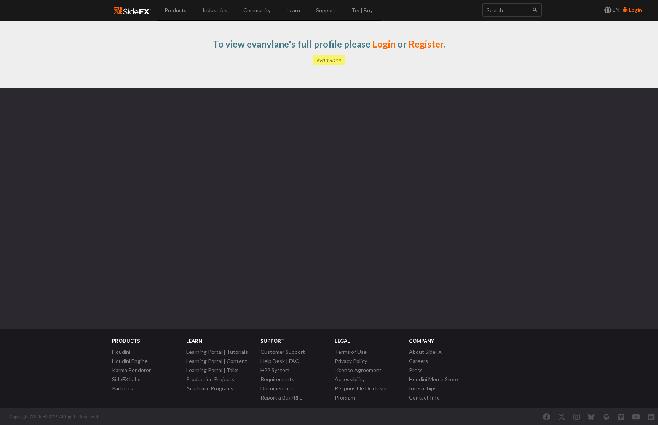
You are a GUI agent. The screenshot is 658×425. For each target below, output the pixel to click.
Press (416, 370)
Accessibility (350, 379)
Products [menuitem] (175, 10)
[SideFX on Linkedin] (651, 416)
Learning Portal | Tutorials (217, 352)
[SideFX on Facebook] (546, 416)
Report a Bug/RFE (281, 397)
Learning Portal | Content (216, 361)
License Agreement (358, 370)
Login (635, 9)
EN (616, 9)
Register (426, 43)
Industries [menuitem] (215, 10)
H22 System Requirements (277, 374)
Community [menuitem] (257, 10)
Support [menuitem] (325, 10)
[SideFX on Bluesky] (591, 416)
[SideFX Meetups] (606, 416)
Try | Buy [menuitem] (362, 10)
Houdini (121, 352)
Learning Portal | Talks (212, 370)
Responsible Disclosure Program (362, 393)
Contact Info (424, 397)
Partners (122, 388)
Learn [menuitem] (293, 10)
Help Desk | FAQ (280, 361)
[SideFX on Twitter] (561, 416)
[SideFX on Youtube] (636, 416)
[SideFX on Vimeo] (621, 416)
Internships (423, 388)
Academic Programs (209, 388)
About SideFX (425, 352)
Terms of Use (351, 352)
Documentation (279, 388)
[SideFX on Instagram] (576, 416)
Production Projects (210, 379)
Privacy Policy (351, 361)
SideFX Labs (126, 379)
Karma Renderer (131, 370)
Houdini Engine (130, 361)
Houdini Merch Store (433, 379)
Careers (418, 361)
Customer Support (282, 352)
